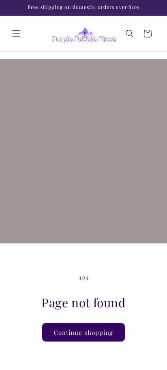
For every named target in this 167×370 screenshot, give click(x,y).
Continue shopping (83, 332)
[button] (16, 33)
